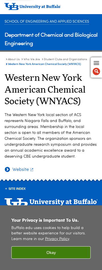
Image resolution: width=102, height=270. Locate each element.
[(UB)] (51, 8)
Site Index (17, 188)
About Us (14, 59)
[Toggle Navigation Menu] (96, 67)
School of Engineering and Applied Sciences (47, 21)
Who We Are (32, 59)
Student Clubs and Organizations (65, 59)
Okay (51, 252)
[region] (51, 237)
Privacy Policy (57, 239)
